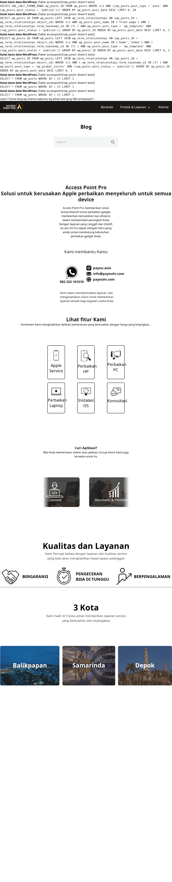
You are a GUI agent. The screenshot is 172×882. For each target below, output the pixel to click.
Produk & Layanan (133, 107)
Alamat (163, 107)
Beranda (107, 107)
